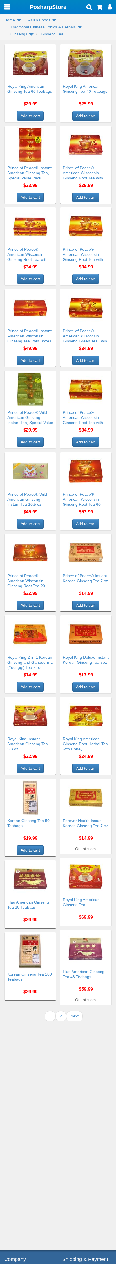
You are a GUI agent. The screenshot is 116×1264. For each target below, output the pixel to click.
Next (74, 1016)
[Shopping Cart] (99, 7)
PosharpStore (48, 7)
